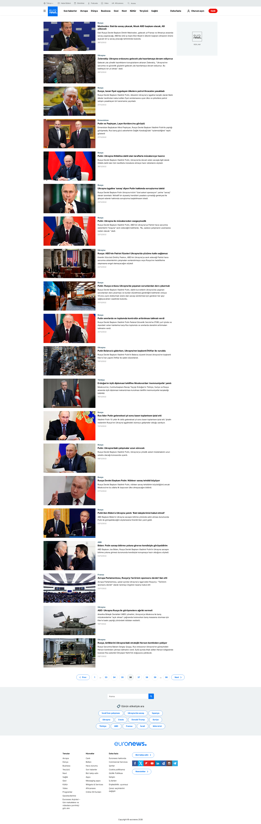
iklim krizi (157, 726)
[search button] (128, 3)
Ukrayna (101, 55)
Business (106, 11)
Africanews (91, 788)
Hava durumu (92, 766)
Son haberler (70, 11)
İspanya (155, 713)
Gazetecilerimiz (69, 796)
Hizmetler (90, 753)
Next (124, 11)
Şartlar (112, 766)
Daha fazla (113, 753)
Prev (84, 677)
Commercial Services (118, 762)
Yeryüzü (143, 11)
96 (166, 677)
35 (122, 677)
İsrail (142, 726)
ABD (100, 542)
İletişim (112, 777)
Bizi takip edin (92, 773)
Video (65, 788)
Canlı (213, 11)
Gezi (116, 11)
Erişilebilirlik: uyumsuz (118, 784)
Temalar (66, 753)
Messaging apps (93, 780)
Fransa (101, 574)
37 (139, 677)
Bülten (88, 762)
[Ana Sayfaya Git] (53, 11)
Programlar (67, 792)
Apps (88, 777)
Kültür (133, 11)
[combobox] (142, 3)
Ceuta (121, 719)
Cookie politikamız (117, 769)
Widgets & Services (94, 784)
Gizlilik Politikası (116, 773)
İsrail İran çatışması (111, 713)
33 (106, 677)
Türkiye (101, 380)
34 (114, 677)
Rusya (100, 23)
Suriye (156, 719)
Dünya (94, 11)
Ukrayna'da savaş (136, 713)
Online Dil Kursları (93, 792)
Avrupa (84, 11)
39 (155, 677)
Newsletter (141, 771)
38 (147, 677)
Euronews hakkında (117, 758)
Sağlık (154, 11)
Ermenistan (103, 120)
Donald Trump (138, 719)
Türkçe (49, 3)
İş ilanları (112, 780)
